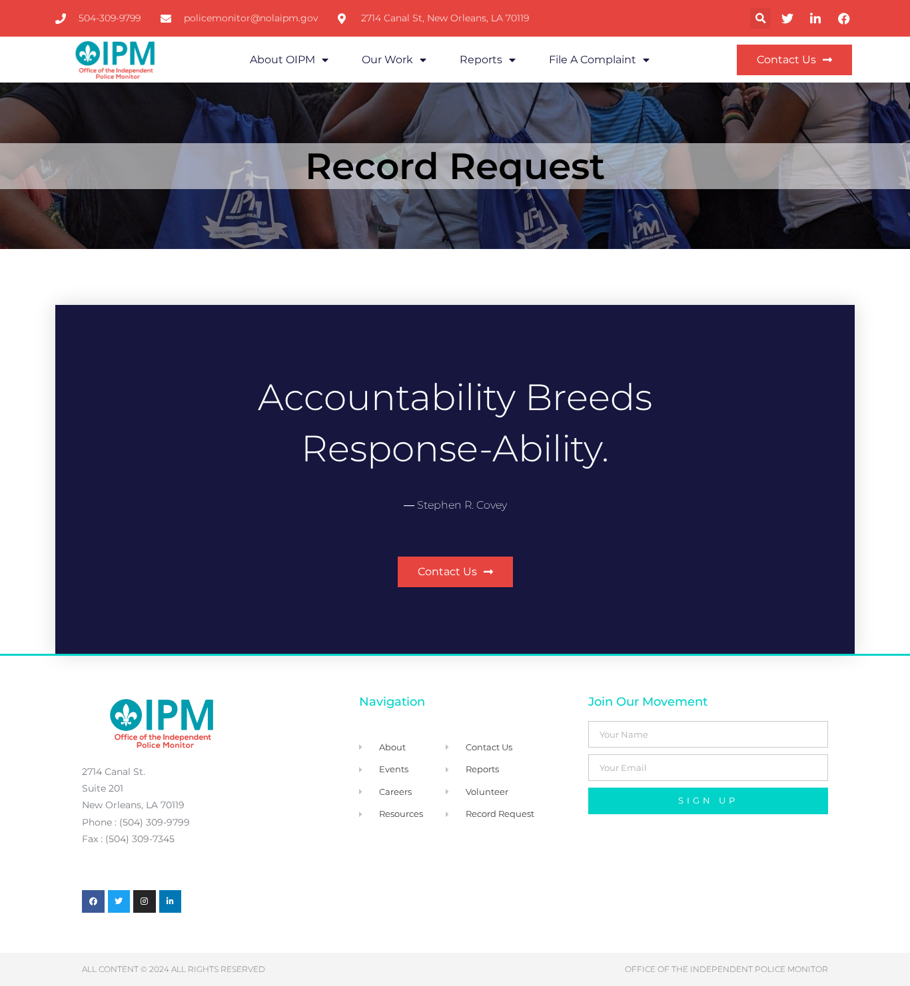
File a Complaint (592, 59)
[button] (760, 18)
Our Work (387, 59)
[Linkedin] (170, 901)
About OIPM (282, 59)
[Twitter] (119, 901)
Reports (481, 59)
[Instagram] (144, 901)
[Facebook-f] (93, 901)
